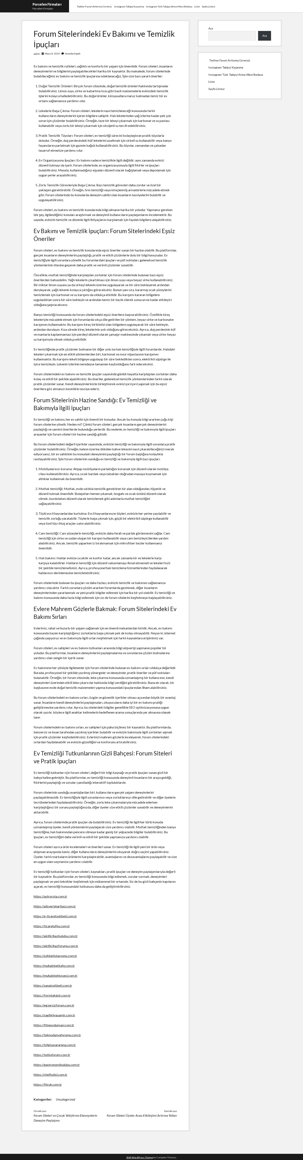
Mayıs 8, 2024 (52, 53)
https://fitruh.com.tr (48, 1084)
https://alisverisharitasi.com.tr (55, 906)
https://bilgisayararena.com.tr (55, 1045)
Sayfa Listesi (208, 6)
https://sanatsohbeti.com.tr (53, 985)
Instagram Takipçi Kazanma (129, 6)
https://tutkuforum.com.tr (52, 1055)
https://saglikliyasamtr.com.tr (54, 1015)
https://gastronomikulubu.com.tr (57, 1065)
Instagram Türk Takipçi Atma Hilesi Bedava (169, 6)
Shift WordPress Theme (139, 1157)
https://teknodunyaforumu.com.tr (57, 1035)
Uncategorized (65, 1099)
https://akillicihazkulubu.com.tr (56, 936)
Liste (197, 6)
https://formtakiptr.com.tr (52, 995)
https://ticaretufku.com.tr (52, 926)
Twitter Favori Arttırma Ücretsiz (94, 6)
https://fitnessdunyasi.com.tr (54, 1025)
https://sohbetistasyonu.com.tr (55, 956)
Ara (210, 28)
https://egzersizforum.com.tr (54, 1005)
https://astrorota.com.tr (50, 896)
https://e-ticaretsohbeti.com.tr (55, 916)
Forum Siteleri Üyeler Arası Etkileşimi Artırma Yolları (142, 1115)
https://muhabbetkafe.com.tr (54, 966)
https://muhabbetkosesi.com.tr (56, 975)
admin (37, 53)
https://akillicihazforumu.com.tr (56, 946)
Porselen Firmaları (47, 4)
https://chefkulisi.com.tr (50, 1074)
